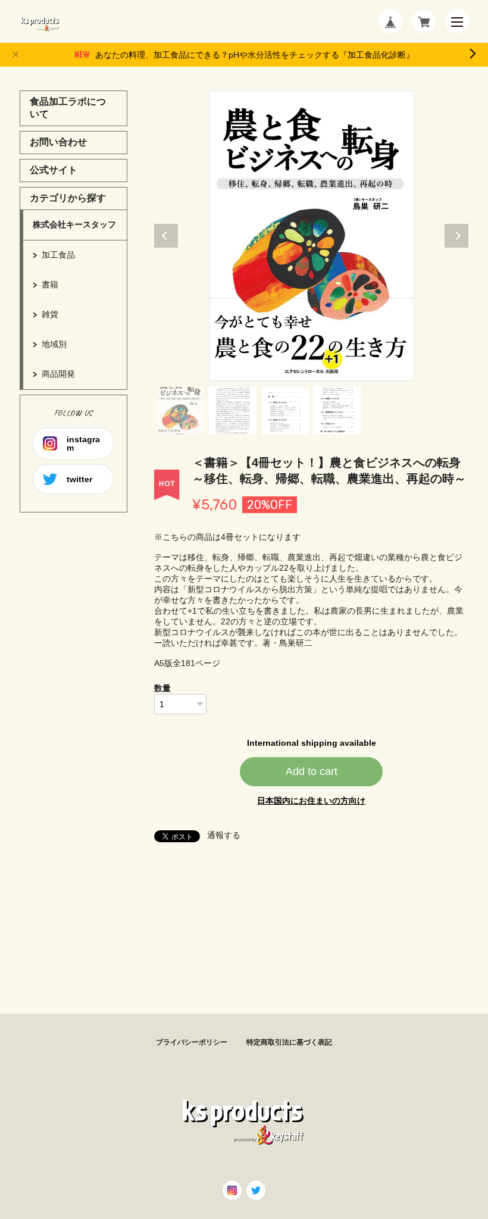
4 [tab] (337, 411)
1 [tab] (180, 411)
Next (456, 236)
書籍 (50, 284)
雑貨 (50, 314)
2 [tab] (232, 411)
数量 (162, 688)
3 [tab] (285, 411)
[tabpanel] (311, 235)
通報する (223, 835)
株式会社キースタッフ (74, 224)
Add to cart (311, 771)
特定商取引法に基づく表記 (289, 1042)
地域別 (54, 344)
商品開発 (58, 374)
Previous (166, 236)
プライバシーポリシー (191, 1042)
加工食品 (58, 255)
